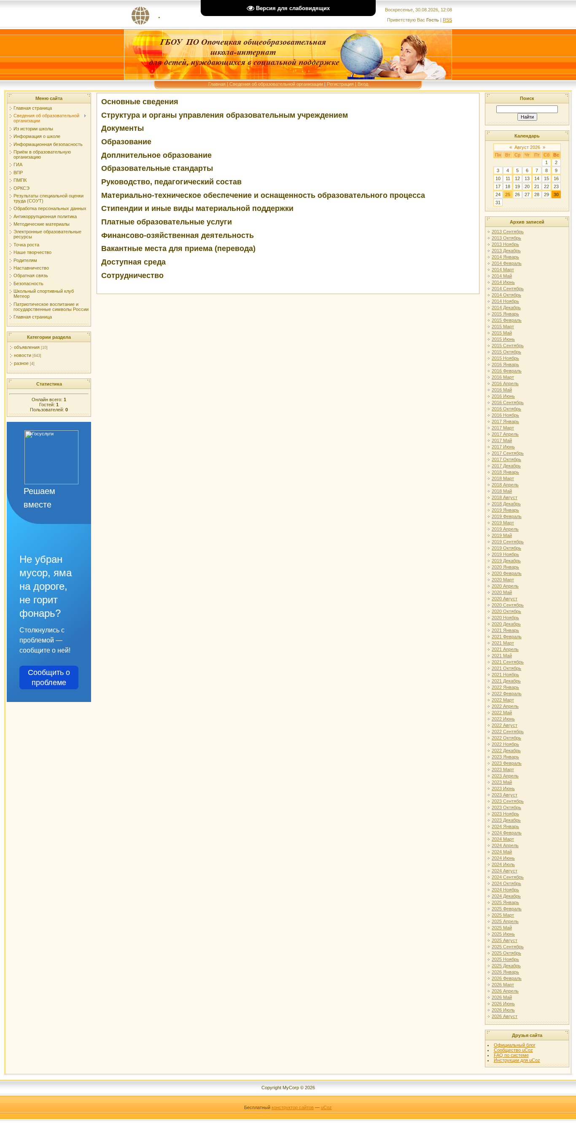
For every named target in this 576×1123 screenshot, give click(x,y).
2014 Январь (505, 256)
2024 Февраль (507, 832)
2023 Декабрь (506, 820)
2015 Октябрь (506, 351)
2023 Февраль (507, 763)
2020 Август (504, 598)
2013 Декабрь (506, 250)
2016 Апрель (505, 383)
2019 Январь (505, 510)
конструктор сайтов (293, 1107)
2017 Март (503, 427)
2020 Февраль (507, 573)
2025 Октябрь (506, 953)
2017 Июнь (503, 446)
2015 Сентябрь (508, 345)
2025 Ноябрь (505, 959)
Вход (363, 83)
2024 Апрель (505, 845)
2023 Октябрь (506, 807)
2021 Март (503, 642)
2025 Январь (505, 902)
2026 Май (502, 997)
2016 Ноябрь (505, 415)
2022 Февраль (507, 693)
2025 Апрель (505, 921)
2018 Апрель (505, 484)
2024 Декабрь (506, 896)
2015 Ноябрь (505, 358)
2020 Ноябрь (505, 617)
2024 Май (502, 851)
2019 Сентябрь (508, 541)
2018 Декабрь (506, 503)
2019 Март (503, 522)
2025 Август (504, 940)
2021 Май (502, 655)
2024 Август (504, 870)
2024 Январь (505, 826)
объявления (27, 347)
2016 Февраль (507, 370)
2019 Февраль (507, 516)
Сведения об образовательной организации (276, 83)
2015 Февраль (507, 320)
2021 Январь (505, 630)
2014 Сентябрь (508, 288)
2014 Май (502, 275)
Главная (217, 83)
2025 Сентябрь (508, 946)
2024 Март (503, 839)
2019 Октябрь (506, 548)
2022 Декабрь (506, 750)
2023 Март (503, 769)
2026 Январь (505, 972)
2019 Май (502, 535)
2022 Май (502, 712)
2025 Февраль (507, 908)
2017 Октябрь (506, 459)
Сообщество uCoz (513, 1050)
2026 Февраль (507, 978)
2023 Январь (505, 756)
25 (507, 194)
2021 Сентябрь (508, 661)
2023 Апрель (505, 775)
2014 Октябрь (506, 294)
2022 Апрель (505, 706)
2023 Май (502, 782)
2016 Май (502, 389)
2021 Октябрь (506, 668)
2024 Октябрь (506, 883)
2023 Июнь (503, 788)
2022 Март (503, 699)
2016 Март (503, 377)
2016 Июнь (503, 396)
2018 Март (503, 478)
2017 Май (502, 440)
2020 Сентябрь (508, 604)
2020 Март (503, 579)
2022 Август (504, 725)
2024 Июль (503, 864)
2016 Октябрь (506, 408)
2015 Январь (505, 313)
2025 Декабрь (506, 965)
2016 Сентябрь (508, 402)
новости (22, 355)
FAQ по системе (511, 1055)
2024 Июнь (503, 858)
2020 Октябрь (506, 611)
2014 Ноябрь (505, 301)
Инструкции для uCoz (517, 1060)
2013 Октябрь (506, 237)
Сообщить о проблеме (49, 677)
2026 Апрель (505, 990)
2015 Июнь (503, 339)
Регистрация (340, 83)
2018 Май (502, 491)
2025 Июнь (503, 934)
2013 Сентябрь (508, 231)
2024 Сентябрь (508, 877)
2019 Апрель (505, 529)
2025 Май (502, 927)
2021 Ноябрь (505, 674)
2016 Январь (505, 364)
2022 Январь (505, 687)
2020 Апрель (505, 585)
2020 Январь (505, 567)
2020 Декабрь (506, 623)
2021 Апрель (505, 649)
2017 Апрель (505, 434)
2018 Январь (505, 472)
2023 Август (504, 794)
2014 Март (503, 269)
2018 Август (504, 497)
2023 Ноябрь (505, 813)
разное (21, 363)
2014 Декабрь (506, 307)
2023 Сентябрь (508, 801)
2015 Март (503, 326)
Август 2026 (527, 147)
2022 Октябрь (506, 737)
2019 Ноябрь (505, 554)
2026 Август (504, 1016)
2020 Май (502, 592)
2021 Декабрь (506, 680)
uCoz (326, 1107)
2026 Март (503, 984)
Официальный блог (515, 1044)
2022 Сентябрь (508, 731)
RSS (447, 19)
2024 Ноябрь (505, 889)
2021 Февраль (507, 636)
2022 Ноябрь (505, 744)
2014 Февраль (507, 263)
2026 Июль (503, 1009)
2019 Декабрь (506, 560)
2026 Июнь (503, 1003)
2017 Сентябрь (508, 453)
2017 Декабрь (506, 465)
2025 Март (503, 915)
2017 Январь (505, 421)
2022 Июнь (503, 718)
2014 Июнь (503, 282)
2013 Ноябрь (505, 244)
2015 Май (502, 332)
